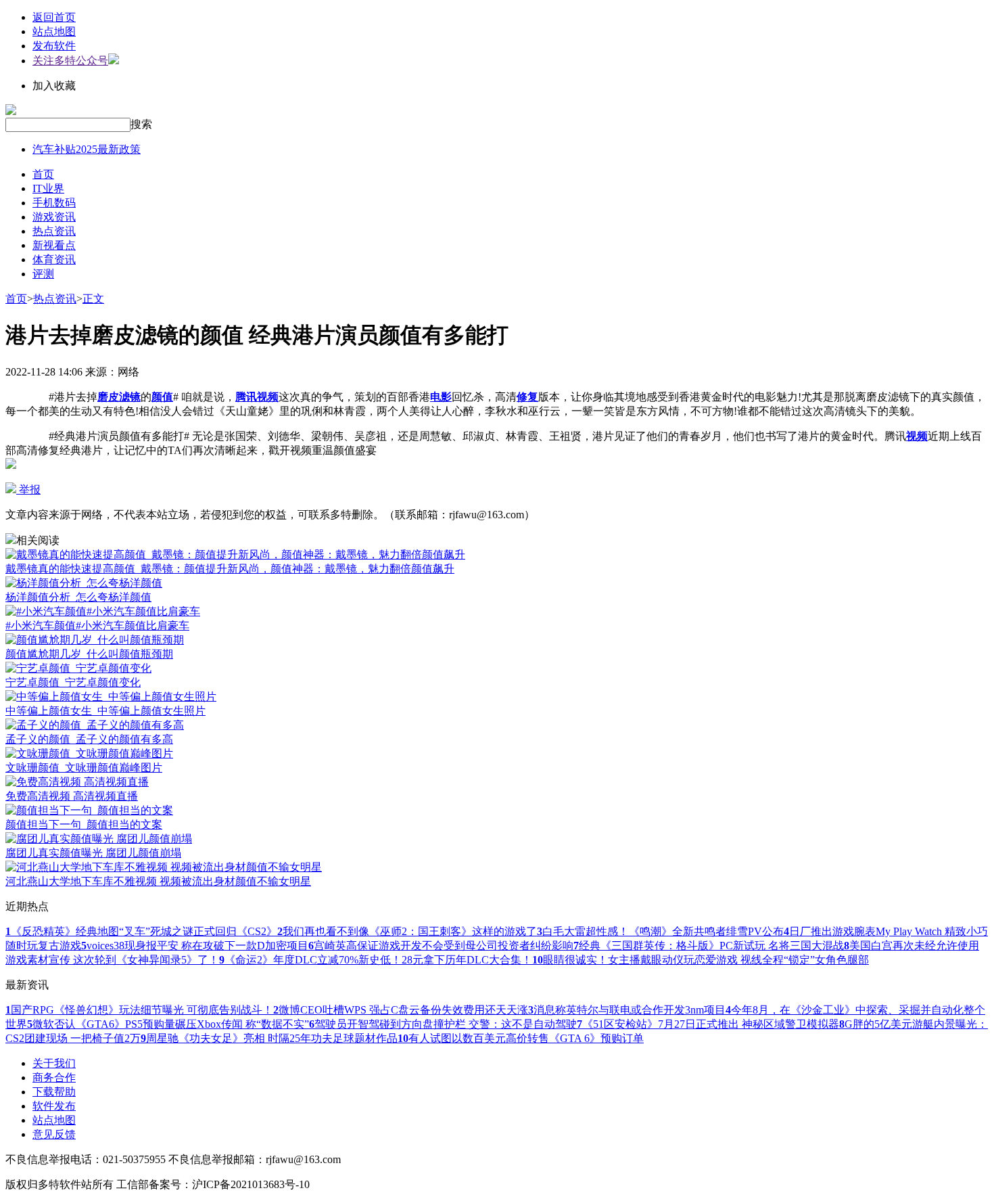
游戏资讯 (54, 217)
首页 (43, 174)
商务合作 (54, 1077)
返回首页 (54, 17)
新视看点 (54, 245)
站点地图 (54, 31)
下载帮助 (54, 1091)
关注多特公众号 (70, 60)
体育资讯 (54, 259)
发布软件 (54, 45)
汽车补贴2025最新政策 (86, 149)
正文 (93, 298)
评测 (43, 273)
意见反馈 (54, 1134)
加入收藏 (54, 85)
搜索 (141, 124)
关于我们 (54, 1063)
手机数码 (54, 202)
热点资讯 (54, 231)
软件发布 (54, 1106)
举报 (28, 489)
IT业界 (48, 188)
